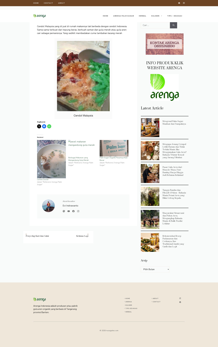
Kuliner (155, 16)
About (61, 3)
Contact (48, 3)
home (36, 3)
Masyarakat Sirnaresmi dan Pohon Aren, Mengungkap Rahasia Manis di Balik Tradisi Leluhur (150, 219)
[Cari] (173, 25)
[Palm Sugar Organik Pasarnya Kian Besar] (114, 148)
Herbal (142, 16)
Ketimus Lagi (82, 236)
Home (105, 16)
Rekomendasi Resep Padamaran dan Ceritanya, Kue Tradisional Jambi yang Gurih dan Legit (150, 242)
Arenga (128, 302)
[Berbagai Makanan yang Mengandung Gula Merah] (82, 148)
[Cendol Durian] (51, 159)
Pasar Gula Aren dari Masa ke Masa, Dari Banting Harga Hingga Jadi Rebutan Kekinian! (150, 173)
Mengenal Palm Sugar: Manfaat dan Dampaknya (150, 127)
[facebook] (179, 3)
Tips (127, 308)
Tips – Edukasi (174, 16)
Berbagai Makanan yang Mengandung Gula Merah (78, 158)
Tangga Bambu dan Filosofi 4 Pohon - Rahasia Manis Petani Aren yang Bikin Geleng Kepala (150, 196)
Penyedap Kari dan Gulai (37, 236)
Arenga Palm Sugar (123, 16)
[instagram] (184, 3)
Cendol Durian (43, 179)
